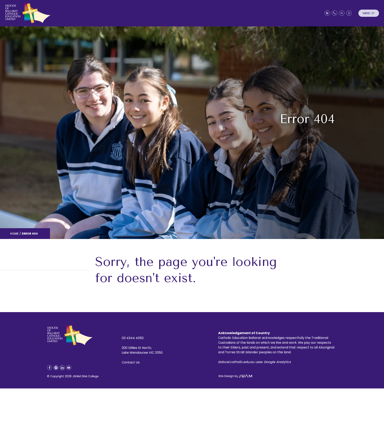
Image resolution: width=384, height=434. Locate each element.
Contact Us (131, 362)
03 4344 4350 (133, 338)
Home (14, 234)
